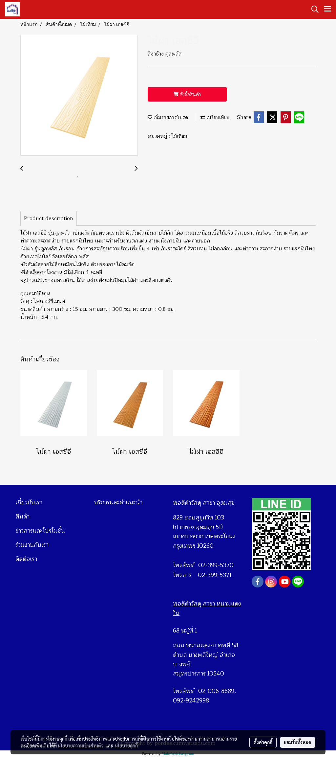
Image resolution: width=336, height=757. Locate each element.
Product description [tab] (48, 218)
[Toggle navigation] (327, 9)
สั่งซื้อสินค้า (189, 94)
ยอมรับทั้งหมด (297, 742)
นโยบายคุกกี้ (126, 745)
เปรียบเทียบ (217, 117)
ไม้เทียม (179, 136)
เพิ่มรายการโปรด (170, 117)
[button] (312, 9)
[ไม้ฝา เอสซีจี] (79, 95)
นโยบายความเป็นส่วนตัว (80, 745)
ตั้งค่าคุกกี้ (263, 742)
